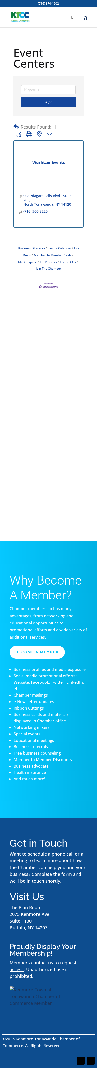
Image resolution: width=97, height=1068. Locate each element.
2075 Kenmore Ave (29, 914)
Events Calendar (59, 248)
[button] (16, 127)
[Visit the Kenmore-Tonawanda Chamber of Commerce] (41, 1003)
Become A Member (37, 652)
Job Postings (48, 262)
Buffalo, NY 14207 (28, 928)
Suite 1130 (21, 921)
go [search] (50, 101)
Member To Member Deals (52, 255)
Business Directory (31, 248)
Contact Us (68, 262)
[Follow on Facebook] (81, 1061)
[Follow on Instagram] (91, 1061)
